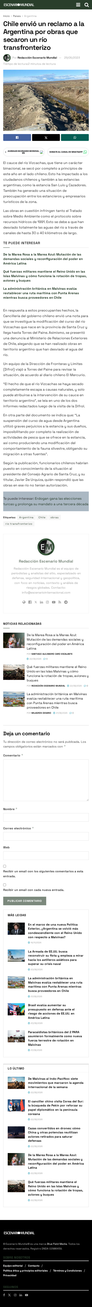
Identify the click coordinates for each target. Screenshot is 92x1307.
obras (54, 517)
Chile (42, 517)
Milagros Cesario (41, 713)
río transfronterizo (18, 524)
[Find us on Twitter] (9, 1295)
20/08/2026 (36, 969)
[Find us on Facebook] (4, 1295)
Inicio (6, 16)
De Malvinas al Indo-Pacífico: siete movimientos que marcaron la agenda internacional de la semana (55, 1083)
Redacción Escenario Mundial (37, 57)
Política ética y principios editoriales (25, 1270)
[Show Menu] (78, 4)
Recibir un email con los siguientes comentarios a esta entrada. (43, 873)
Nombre (10, 809)
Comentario (13, 755)
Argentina (30, 16)
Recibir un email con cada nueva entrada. (33, 890)
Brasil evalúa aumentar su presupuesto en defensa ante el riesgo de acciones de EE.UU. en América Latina (51, 1011)
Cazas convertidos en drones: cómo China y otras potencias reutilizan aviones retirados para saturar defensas (54, 1134)
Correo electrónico (18, 828)
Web (6, 847)
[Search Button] (87, 4)
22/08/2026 (35, 658)
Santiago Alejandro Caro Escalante (52, 654)
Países (17, 16)
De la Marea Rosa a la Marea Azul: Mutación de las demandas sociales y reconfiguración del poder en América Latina (43, 258)
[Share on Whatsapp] (75, 137)
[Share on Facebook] (17, 137)
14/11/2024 (35, 942)
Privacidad (9, 1275)
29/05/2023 (72, 57)
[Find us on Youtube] (26, 1295)
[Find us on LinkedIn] (20, 1295)
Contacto (33, 1265)
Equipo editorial (13, 1265)
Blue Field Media (57, 1244)
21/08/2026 (61, 713)
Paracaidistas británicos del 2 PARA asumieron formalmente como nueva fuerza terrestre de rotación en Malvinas (55, 1038)
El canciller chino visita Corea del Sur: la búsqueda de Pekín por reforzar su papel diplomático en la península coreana (55, 1107)
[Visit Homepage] (19, 4)
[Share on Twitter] (46, 137)
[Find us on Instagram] (15, 1295)
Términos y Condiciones (67, 1270)
